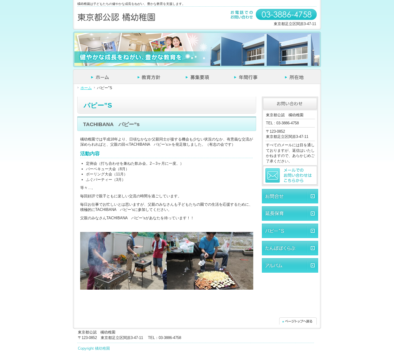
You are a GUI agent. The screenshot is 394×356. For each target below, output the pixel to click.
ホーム (86, 88)
